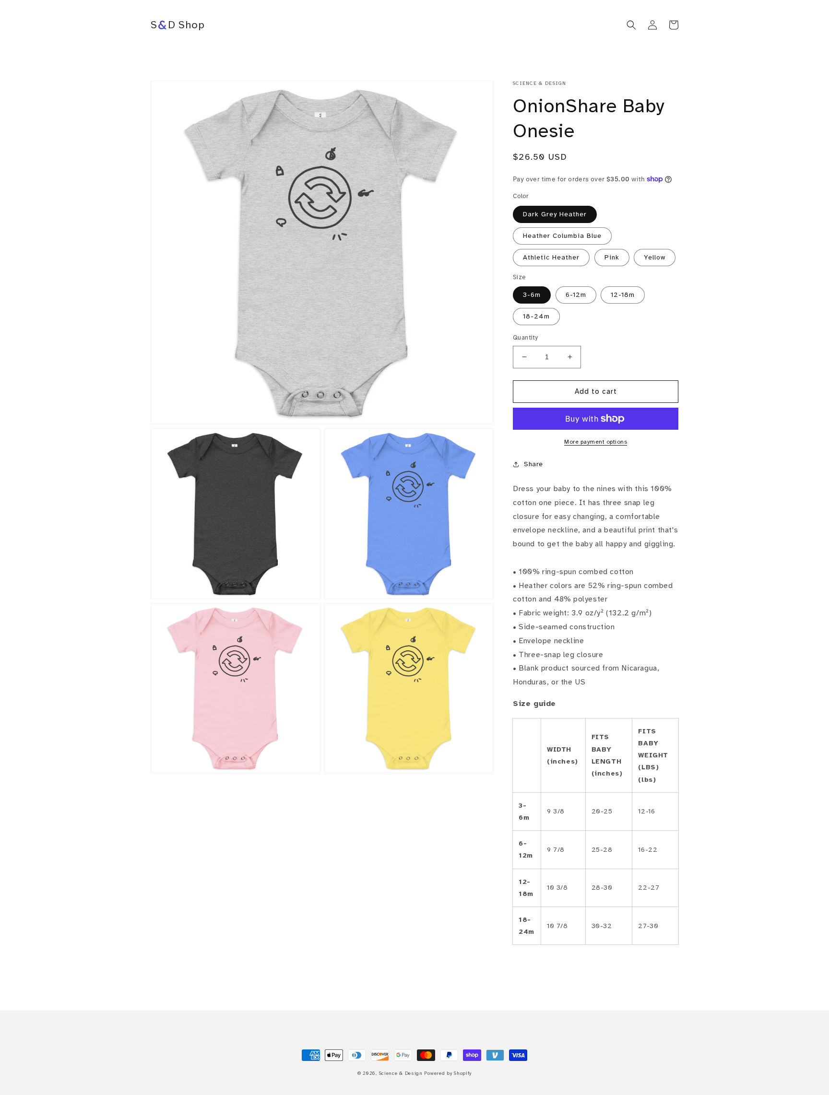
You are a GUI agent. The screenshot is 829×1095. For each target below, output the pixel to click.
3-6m (532, 295)
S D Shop (177, 25)
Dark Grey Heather (555, 214)
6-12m (576, 295)
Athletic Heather (551, 257)
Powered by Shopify (448, 1073)
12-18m (623, 295)
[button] (631, 24)
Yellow (654, 257)
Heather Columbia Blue (562, 236)
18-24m (536, 316)
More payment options (595, 441)
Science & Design (401, 1073)
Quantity (525, 337)
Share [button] (533, 464)
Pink (611, 257)
